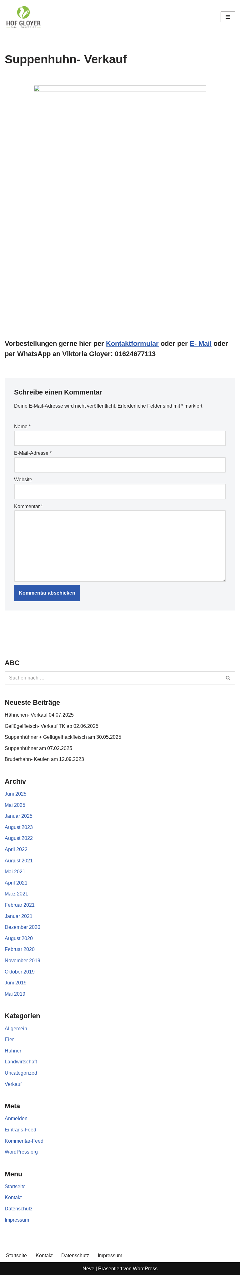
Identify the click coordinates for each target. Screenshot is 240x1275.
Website (23, 479)
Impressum (17, 1220)
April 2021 (16, 882)
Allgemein (16, 1028)
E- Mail (201, 343)
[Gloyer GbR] (23, 16)
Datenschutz (18, 1208)
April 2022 (16, 849)
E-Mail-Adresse (33, 453)
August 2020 (19, 938)
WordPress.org (21, 1152)
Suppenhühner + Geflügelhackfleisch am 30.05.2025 (63, 737)
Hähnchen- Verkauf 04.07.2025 (39, 715)
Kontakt (13, 1197)
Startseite (15, 1186)
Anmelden (16, 1118)
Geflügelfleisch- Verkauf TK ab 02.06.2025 (51, 726)
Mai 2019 (15, 994)
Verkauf (13, 1084)
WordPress (145, 1268)
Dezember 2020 (22, 927)
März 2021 (16, 893)
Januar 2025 (18, 816)
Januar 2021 (18, 916)
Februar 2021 (20, 905)
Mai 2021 (15, 871)
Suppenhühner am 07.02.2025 (38, 748)
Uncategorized (21, 1073)
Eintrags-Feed (20, 1129)
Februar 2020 (20, 949)
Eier (9, 1039)
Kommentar (28, 506)
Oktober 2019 (20, 971)
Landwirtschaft (21, 1061)
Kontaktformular (132, 343)
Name (22, 426)
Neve (88, 1268)
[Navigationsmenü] (228, 17)
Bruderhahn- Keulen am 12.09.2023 (44, 759)
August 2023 (19, 827)
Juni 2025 (16, 794)
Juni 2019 (16, 982)
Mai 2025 (15, 805)
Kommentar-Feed (24, 1141)
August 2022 (19, 838)
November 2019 (22, 960)
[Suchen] (228, 677)
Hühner (13, 1050)
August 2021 (19, 860)
